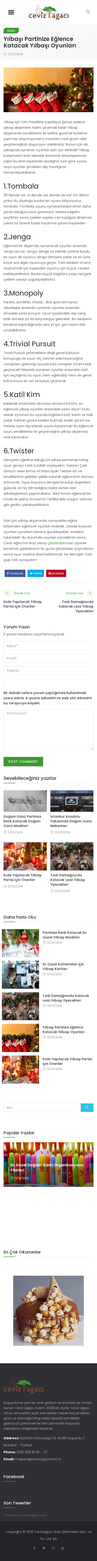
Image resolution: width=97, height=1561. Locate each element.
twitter (37, 573)
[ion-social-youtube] (62, 1548)
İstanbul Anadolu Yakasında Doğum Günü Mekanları (71, 821)
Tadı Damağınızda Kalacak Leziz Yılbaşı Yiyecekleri (67, 880)
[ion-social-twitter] (43, 1548)
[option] (48, 1164)
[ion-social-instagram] (53, 1548)
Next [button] (86, 1182)
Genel (11, 31)
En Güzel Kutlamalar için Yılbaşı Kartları (63, 966)
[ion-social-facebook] (34, 1548)
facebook (16, 573)
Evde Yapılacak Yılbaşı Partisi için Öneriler (23, 877)
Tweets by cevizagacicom (25, 1515)
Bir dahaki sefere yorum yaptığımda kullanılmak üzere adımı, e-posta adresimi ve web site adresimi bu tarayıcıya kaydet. (48, 698)
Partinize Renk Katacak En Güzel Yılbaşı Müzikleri (64, 935)
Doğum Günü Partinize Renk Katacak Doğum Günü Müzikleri (22, 821)
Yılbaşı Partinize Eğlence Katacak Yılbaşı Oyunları (64, 1029)
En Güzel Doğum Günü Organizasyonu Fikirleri (47, 1167)
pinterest (57, 573)
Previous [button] (11, 1182)
